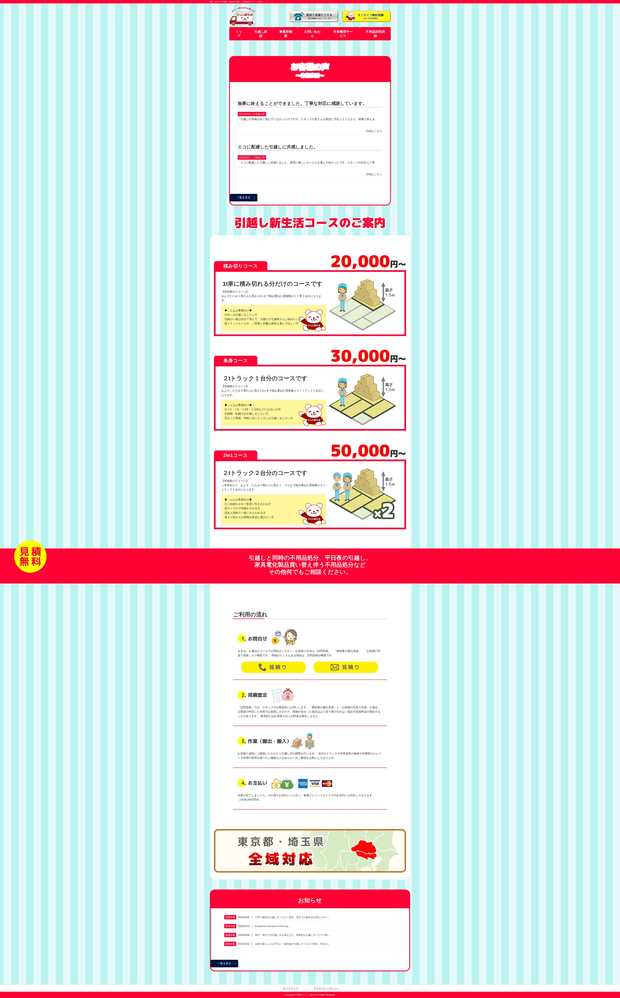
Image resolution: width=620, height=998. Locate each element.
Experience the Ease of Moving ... (272, 926)
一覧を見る (243, 197)
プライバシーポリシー (326, 988)
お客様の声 (259, 114)
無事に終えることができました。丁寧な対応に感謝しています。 (302, 103)
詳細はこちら (374, 131)
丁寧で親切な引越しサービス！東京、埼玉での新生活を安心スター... (292, 917)
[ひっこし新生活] (242, 25)
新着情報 (230, 917)
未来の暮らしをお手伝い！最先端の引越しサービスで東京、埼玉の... (292, 943)
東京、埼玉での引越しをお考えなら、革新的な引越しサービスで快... (292, 935)
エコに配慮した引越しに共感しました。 (278, 146)
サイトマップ (290, 988)
